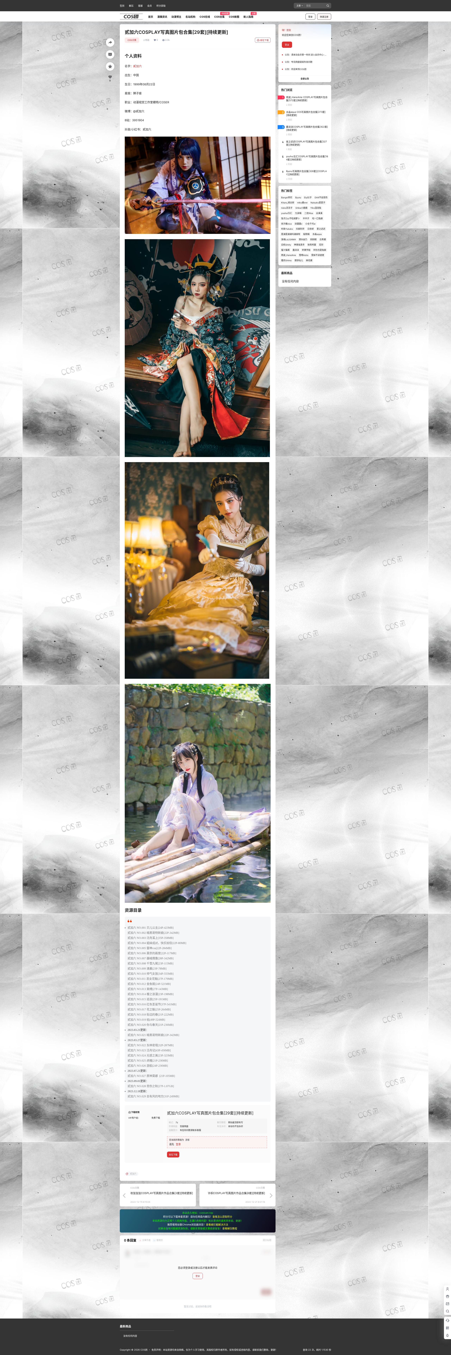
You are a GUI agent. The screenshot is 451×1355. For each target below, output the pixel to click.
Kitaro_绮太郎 (287, 202)
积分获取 (161, 5)
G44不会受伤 (321, 197)
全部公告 (305, 78)
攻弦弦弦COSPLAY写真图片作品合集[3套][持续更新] (161, 1193)
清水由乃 (303, 239)
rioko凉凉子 (286, 208)
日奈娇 (310, 229)
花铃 (321, 244)
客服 (140, 5)
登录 (310, 17)
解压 (131, 5)
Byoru (298, 197)
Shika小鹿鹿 (301, 208)
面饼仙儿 (299, 260)
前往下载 (264, 40)
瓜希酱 (323, 239)
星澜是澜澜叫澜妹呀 (290, 234)
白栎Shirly (286, 244)
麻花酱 (309, 260)
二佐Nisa (308, 213)
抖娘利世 (300, 229)
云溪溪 (319, 213)
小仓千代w (310, 223)
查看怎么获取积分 (222, 1216)
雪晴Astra (303, 255)
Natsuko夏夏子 (318, 202)
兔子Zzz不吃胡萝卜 (290, 218)
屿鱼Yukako (287, 229)
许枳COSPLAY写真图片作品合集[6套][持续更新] (236, 1193)
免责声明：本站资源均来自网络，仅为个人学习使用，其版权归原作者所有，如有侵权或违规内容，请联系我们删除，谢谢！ (214, 1349)
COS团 (143, 1349)
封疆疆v (298, 223)
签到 (122, 5)
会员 (149, 5)
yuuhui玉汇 (286, 213)
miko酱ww (302, 202)
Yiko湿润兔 (315, 208)
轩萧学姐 (306, 250)
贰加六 (137, 66)
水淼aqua (317, 234)
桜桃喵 (306, 234)
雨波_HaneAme (288, 255)
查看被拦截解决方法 (217, 1224)
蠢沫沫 (296, 250)
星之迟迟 (321, 229)
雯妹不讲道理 (317, 255)
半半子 (306, 218)
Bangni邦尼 (286, 197)
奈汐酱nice (286, 223)
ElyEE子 (308, 197)
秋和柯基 (312, 244)
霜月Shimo (286, 260)
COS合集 (132, 40)
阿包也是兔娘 (319, 250)
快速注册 (324, 17)
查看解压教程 (229, 1228)
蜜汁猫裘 (285, 250)
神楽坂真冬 (299, 244)
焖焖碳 (313, 239)
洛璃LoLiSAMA (288, 239)
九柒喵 (298, 213)
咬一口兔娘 (317, 218)
